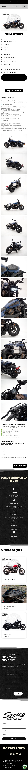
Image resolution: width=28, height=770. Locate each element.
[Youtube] (17, 754)
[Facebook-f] (14, 2)
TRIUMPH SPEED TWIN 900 (9, 579)
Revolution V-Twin (11, 60)
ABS (9, 64)
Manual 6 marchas (12, 61)
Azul (8, 49)
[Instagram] (10, 2)
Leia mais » (6, 581)
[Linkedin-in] (17, 2)
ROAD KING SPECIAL (8, 634)
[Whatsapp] (14, 754)
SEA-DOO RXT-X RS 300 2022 (10, 607)
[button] (24, 6)
